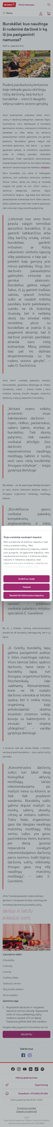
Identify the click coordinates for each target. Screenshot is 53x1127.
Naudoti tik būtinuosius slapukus (26, 595)
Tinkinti (27, 587)
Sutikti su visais (26, 578)
